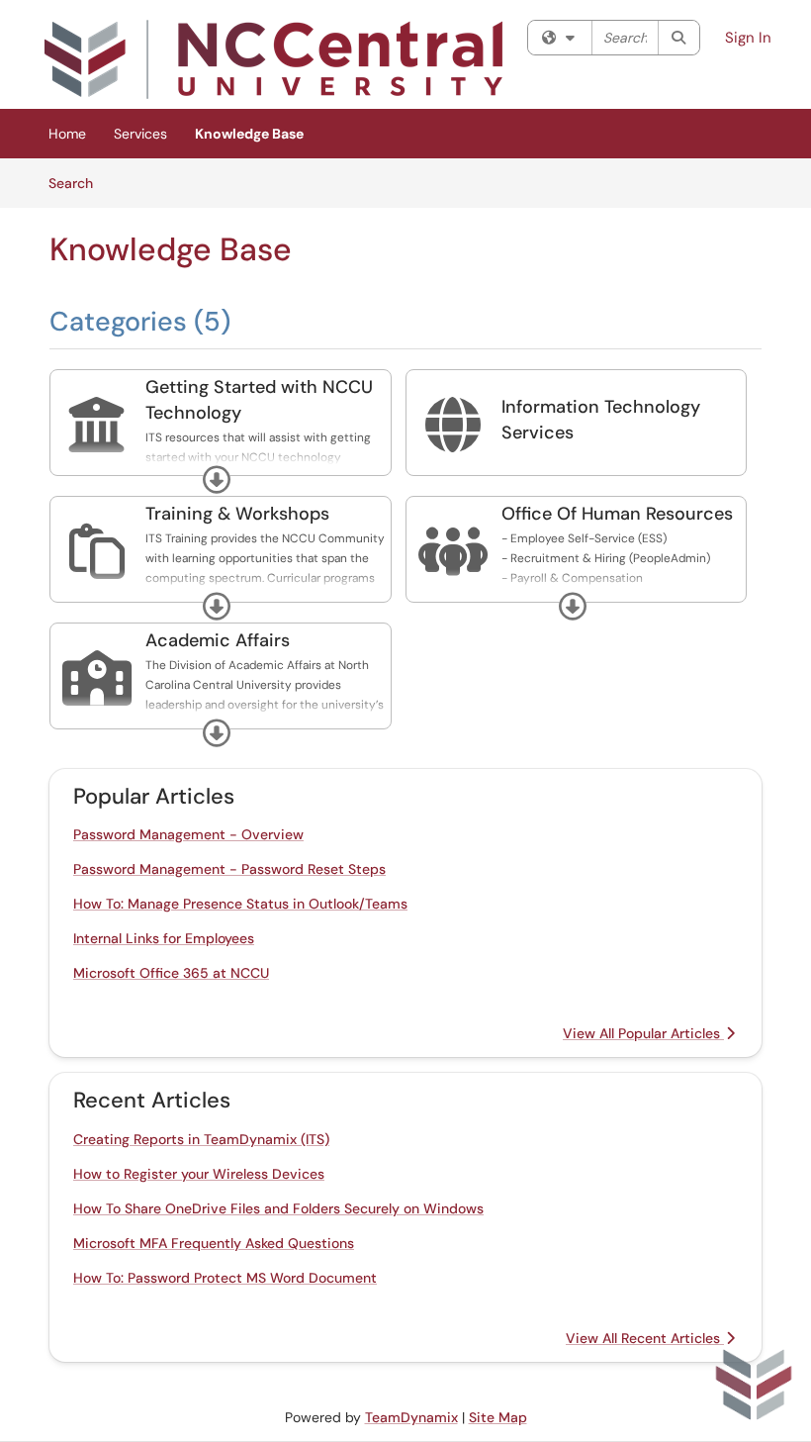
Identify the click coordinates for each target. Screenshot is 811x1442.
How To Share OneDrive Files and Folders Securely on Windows (278, 1208)
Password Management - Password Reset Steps (229, 869)
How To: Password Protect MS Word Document (225, 1278)
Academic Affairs (217, 640)
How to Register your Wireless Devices (198, 1174)
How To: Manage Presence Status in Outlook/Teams (240, 904)
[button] (216, 480)
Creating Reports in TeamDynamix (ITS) (201, 1139)
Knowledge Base (249, 134)
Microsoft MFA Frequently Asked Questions (213, 1243)
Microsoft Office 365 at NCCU (171, 973)
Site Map (498, 1417)
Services (140, 134)
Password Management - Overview (188, 834)
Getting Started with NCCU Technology (259, 400)
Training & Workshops (237, 514)
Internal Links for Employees (163, 938)
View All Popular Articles (643, 1033)
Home (67, 134)
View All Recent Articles (645, 1338)
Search (77, 182)
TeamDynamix (411, 1417)
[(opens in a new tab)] (273, 59)
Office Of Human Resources (617, 514)
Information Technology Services (600, 419)
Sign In (748, 38)
